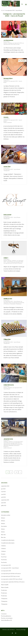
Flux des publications (6, 616)
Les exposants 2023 (17, 43)
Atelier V (6, 258)
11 (16, 472)
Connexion (4, 614)
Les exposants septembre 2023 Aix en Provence (13, 445)
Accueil (2, 10)
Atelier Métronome (9, 385)
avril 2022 (3, 497)
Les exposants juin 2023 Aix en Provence (13, 263)
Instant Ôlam (7, 166)
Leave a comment (8, 122)
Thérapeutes (7, 170)
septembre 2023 (5, 486)
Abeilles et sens (8, 298)
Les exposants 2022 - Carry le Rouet (12, 169)
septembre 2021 (5, 500)
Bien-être (3, 534)
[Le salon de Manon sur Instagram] (15, 633)
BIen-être (3, 537)
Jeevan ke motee (8, 439)
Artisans (5, 43)
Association (4, 526)
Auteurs (3, 529)
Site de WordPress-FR (6, 620)
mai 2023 (3, 491)
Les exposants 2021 (6, 565)
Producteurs (12, 303)
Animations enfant (5, 515)
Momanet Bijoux (8, 78)
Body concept (7, 214)
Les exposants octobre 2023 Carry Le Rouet (11, 579)
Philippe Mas (7, 339)
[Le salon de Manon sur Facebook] (12, 633)
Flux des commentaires (6, 618)
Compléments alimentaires (7, 540)
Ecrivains (3, 554)
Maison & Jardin (4, 584)
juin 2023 (3, 489)
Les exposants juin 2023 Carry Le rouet (14, 43)
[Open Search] (22, 4)
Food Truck (3, 557)
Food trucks (4, 559)
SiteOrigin (23, 629)
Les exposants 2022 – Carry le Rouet (10, 568)
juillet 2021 (3, 505)
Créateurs (10, 43)
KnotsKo (6, 117)
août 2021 (3, 502)
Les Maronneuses (8, 40)
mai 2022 (3, 494)
